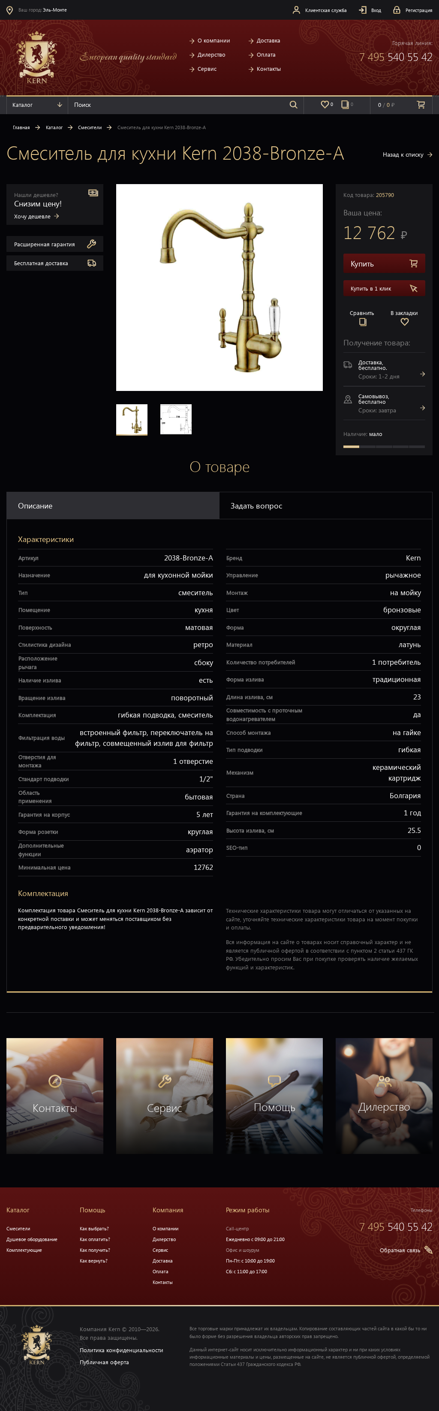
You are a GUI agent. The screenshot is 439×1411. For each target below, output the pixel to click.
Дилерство (212, 54)
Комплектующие (24, 1250)
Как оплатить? (95, 1239)
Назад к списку (403, 154)
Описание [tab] (35, 505)
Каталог (22, 104)
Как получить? (95, 1250)
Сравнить (362, 312)
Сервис (207, 68)
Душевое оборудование (31, 1239)
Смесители (90, 127)
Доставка (268, 40)
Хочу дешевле (32, 216)
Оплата (266, 54)
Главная (21, 127)
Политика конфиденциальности (121, 1349)
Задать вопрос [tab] (256, 505)
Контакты (269, 68)
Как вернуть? (94, 1260)
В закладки (404, 312)
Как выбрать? (94, 1228)
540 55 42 (396, 56)
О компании (214, 40)
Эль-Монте (55, 9)
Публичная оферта (104, 1362)
